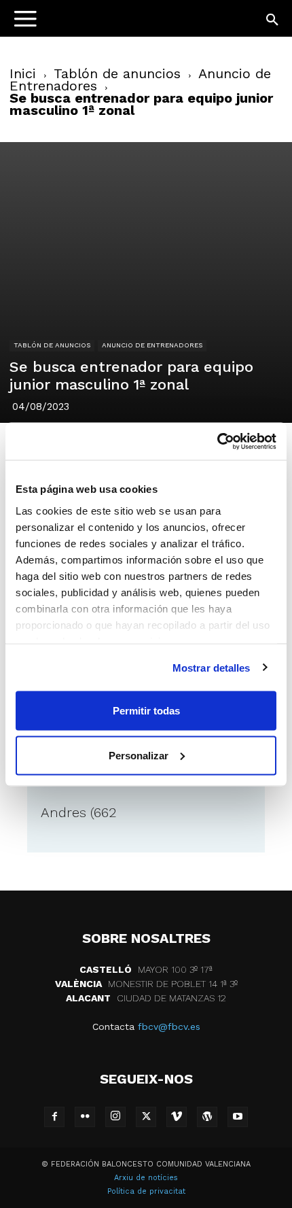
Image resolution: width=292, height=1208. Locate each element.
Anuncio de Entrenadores (152, 345)
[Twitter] (146, 1117)
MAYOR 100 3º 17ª (146, 969)
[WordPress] (207, 1117)
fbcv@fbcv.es (169, 1026)
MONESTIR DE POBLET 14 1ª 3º (146, 983)
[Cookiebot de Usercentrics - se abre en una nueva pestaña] (217, 441)
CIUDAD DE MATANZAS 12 (146, 998)
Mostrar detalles (211, 667)
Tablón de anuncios (117, 73)
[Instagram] (115, 1117)
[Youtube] (237, 1117)
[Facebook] (54, 1117)
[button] (273, 20)
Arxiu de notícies (146, 1177)
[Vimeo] (176, 1117)
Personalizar (138, 755)
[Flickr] (85, 1117)
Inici (23, 73)
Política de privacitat (146, 1191)
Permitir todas (146, 711)
